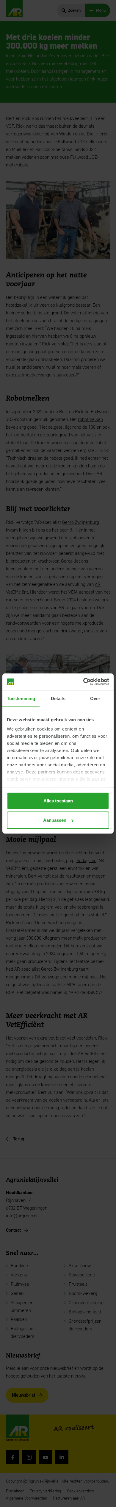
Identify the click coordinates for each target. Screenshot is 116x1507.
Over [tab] (95, 698)
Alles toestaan (58, 800)
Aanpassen (54, 820)
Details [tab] (58, 698)
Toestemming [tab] (21, 698)
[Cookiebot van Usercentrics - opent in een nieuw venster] (83, 682)
